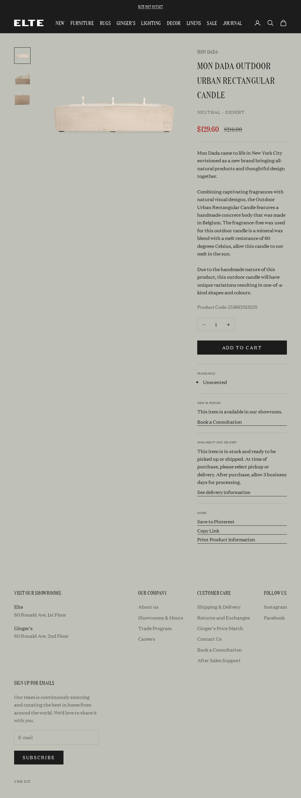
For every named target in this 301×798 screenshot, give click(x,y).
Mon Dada (207, 51)
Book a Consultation (219, 421)
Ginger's (126, 22)
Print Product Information (226, 539)
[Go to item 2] (22, 77)
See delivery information (223, 492)
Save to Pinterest (216, 521)
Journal (232, 22)
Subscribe (39, 757)
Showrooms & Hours (160, 617)
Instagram (275, 606)
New (60, 22)
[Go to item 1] (22, 55)
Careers (146, 638)
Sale (212, 22)
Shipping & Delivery (218, 606)
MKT (148, 6)
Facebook (274, 617)
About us (148, 606)
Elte (141, 6)
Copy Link (208, 530)
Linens (194, 22)
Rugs (105, 22)
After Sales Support (219, 660)
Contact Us (209, 638)
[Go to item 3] (22, 98)
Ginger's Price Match (220, 628)
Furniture (82, 22)
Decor (174, 22)
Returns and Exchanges (223, 617)
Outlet (157, 6)
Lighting (151, 22)
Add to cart (242, 347)
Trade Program (155, 628)
